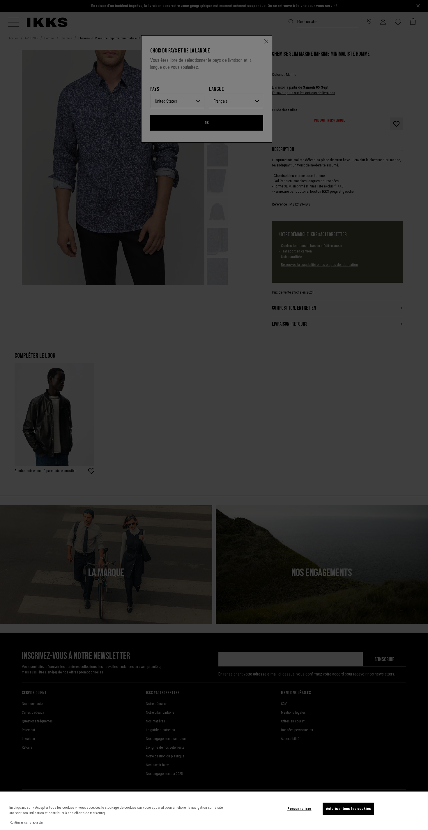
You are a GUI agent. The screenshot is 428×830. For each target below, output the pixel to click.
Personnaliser (299, 808)
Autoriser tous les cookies (348, 808)
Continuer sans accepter (27, 822)
